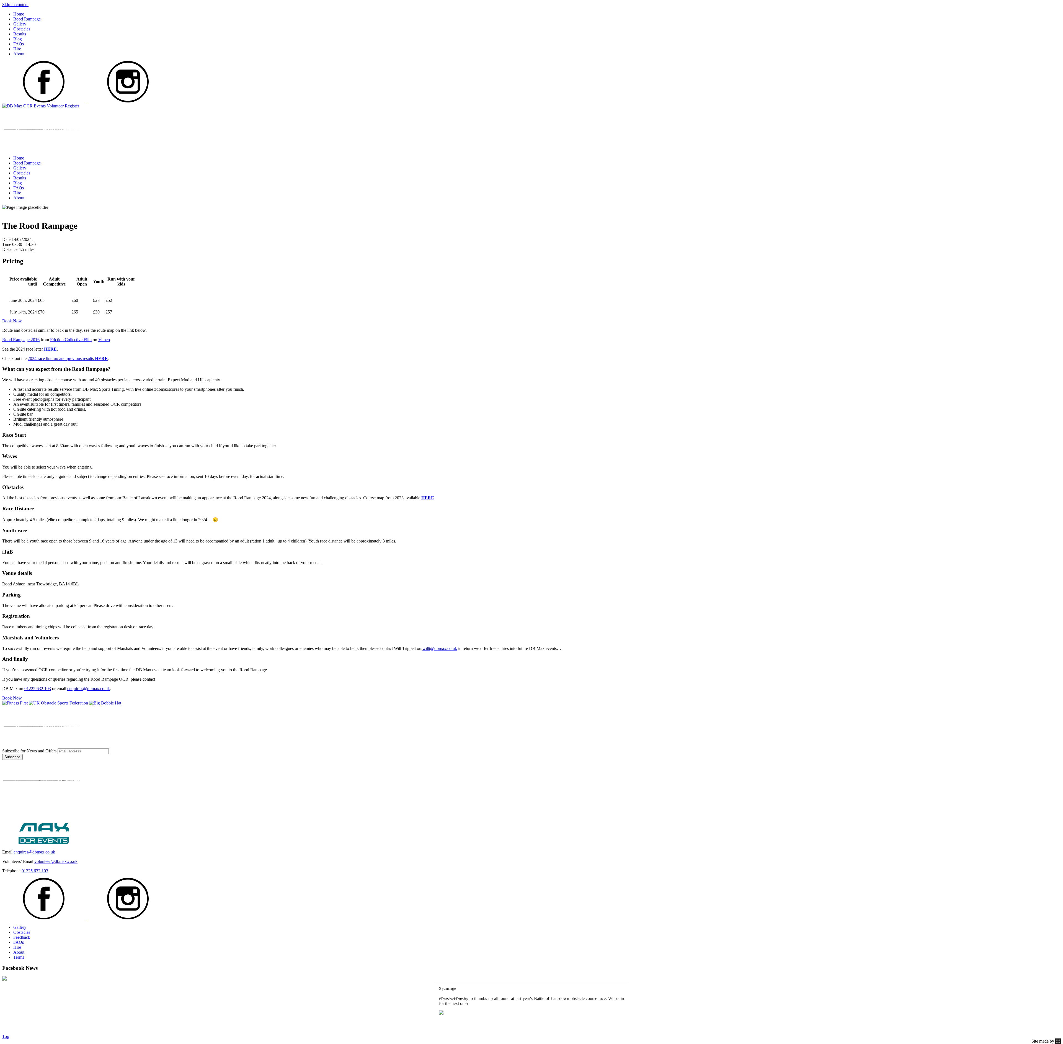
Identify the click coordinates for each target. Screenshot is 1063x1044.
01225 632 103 (37, 688)
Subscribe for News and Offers (29, 751)
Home (18, 14)
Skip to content (15, 4)
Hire (17, 49)
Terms (18, 957)
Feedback (21, 937)
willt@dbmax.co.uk (439, 648)
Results (19, 34)
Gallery (19, 24)
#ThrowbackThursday (453, 999)
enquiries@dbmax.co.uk (88, 688)
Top (5, 1036)
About (18, 54)
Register (72, 106)
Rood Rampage (27, 19)
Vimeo (104, 339)
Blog (17, 39)
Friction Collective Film (71, 339)
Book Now (12, 320)
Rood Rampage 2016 (21, 339)
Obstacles (21, 29)
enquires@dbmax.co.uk (34, 852)
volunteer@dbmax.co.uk (56, 861)
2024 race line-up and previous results (68, 358)
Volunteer (55, 106)
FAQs (18, 44)
